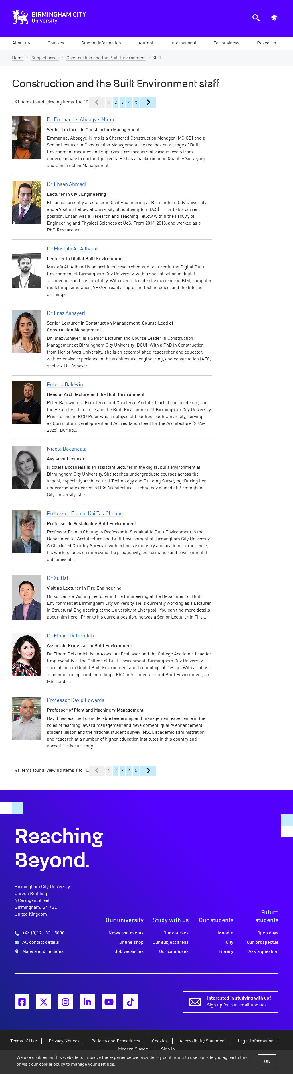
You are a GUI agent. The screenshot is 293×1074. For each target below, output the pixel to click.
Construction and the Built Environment (106, 58)
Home (18, 58)
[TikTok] (130, 1001)
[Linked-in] (87, 1001)
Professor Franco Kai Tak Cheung (85, 513)
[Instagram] (65, 1001)
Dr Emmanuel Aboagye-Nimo (80, 119)
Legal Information (256, 1041)
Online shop (131, 942)
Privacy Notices (64, 1041)
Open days (267, 933)
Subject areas (45, 58)
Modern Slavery (133, 1049)
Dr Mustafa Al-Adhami (72, 249)
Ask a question (263, 951)
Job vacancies (129, 951)
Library (226, 951)
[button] (21, 43)
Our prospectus (262, 942)
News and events (126, 933)
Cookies (160, 1041)
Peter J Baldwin (65, 384)
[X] (43, 1001)
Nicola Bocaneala (66, 449)
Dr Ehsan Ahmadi (66, 184)
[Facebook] (22, 1001)
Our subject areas (171, 942)
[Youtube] (109, 1001)
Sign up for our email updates (239, 1002)
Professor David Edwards (75, 700)
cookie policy (52, 1064)
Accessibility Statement (202, 1041)
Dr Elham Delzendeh (70, 636)
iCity (229, 942)
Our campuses (174, 951)
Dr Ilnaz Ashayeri (66, 313)
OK (267, 1061)
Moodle (225, 933)
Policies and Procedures (115, 1041)
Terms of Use (23, 1041)
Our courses (176, 933)
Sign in (168, 1049)
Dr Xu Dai (57, 578)
